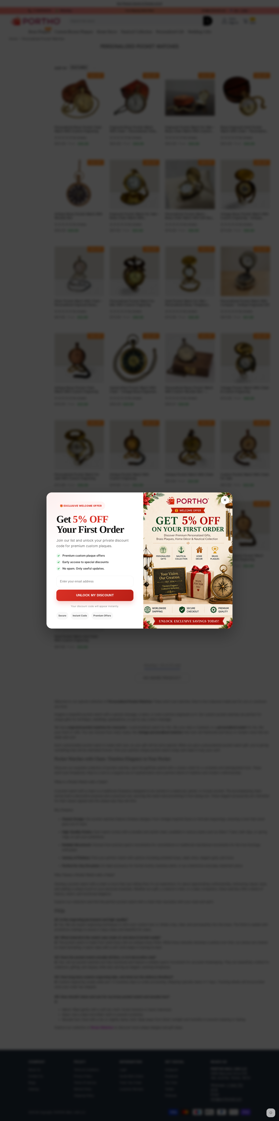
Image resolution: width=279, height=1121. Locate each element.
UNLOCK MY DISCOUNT (95, 595)
